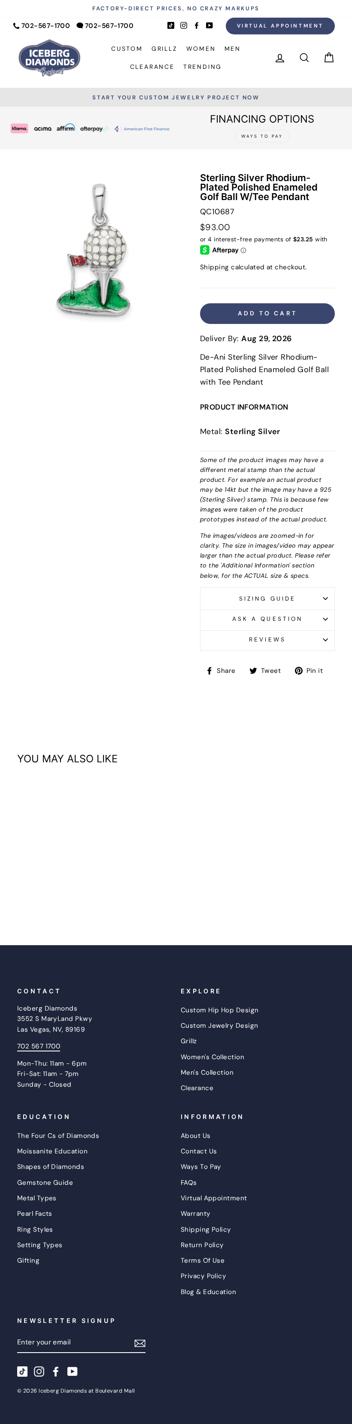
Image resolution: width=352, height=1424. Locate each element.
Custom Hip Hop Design (219, 1010)
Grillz (165, 48)
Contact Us (199, 1151)
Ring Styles (35, 1229)
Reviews (267, 639)
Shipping (214, 267)
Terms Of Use (203, 1260)
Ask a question (267, 619)
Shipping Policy (206, 1229)
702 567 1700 (38, 1046)
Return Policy (202, 1245)
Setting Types (40, 1245)
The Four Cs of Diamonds (58, 1135)
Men (233, 48)
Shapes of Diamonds (50, 1166)
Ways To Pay (201, 1166)
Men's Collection (207, 1072)
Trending (202, 67)
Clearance (152, 67)
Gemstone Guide (45, 1182)
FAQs (189, 1182)
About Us (196, 1135)
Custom (127, 48)
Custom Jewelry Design (219, 1025)
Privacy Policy (203, 1276)
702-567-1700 (45, 26)
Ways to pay (262, 136)
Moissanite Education (52, 1151)
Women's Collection (212, 1057)
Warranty (196, 1213)
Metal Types (37, 1198)
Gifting (28, 1260)
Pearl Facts (34, 1213)
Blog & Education (208, 1292)
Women (201, 48)
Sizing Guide (267, 598)
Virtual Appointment (280, 25)
